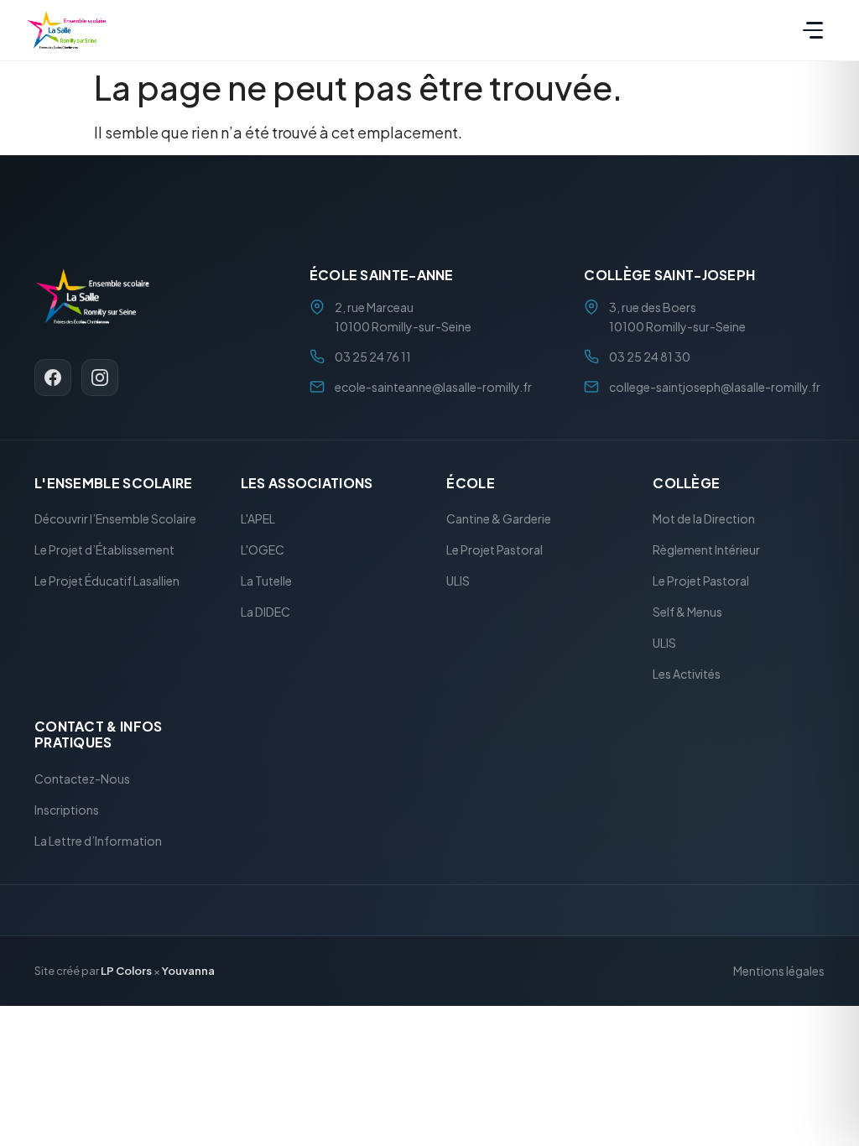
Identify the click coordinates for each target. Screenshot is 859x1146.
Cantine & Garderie (498, 519)
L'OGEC (262, 550)
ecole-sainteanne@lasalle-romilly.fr (433, 387)
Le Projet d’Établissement (104, 550)
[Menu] (813, 30)
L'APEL (258, 519)
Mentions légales (779, 971)
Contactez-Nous (82, 778)
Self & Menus (687, 612)
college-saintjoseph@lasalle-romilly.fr (714, 387)
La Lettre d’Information (98, 840)
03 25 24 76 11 (373, 356)
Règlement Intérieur (706, 550)
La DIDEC (265, 612)
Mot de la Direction (704, 519)
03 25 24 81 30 (649, 356)
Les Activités (687, 674)
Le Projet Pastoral (494, 550)
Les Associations (307, 483)
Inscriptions (66, 809)
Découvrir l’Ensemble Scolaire (115, 519)
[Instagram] (99, 377)
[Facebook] (52, 377)
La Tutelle (266, 581)
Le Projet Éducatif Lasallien (107, 581)
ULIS (458, 581)
